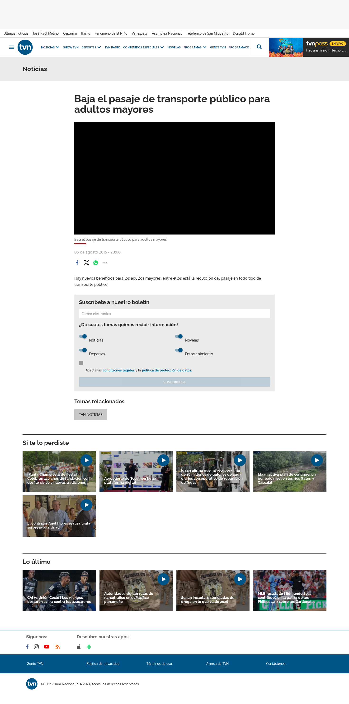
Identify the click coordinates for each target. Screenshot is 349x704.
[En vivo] (310, 42)
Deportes (88, 47)
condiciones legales (119, 370)
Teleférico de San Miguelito (207, 33)
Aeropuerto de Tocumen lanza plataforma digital (130, 481)
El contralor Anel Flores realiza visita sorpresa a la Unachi (58, 525)
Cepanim (70, 33)
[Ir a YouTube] (47, 647)
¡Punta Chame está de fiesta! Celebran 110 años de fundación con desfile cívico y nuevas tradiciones (58, 479)
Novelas (174, 47)
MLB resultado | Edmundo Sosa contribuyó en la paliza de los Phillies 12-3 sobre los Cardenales (286, 598)
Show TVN (71, 47)
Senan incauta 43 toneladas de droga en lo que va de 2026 (207, 600)
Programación (240, 47)
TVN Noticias (91, 414)
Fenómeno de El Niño (111, 33)
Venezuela (139, 33)
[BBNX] (32, 684)
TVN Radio (112, 47)
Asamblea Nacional (167, 33)
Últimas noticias (16, 33)
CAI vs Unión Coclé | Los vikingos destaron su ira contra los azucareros (59, 600)
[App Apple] (80, 647)
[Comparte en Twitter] (86, 263)
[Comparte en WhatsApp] (95, 263)
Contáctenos (275, 664)
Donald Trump (244, 33)
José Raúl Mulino (46, 33)
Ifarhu (85, 33)
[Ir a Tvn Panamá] (25, 47)
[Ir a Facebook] (28, 647)
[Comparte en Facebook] (77, 263)
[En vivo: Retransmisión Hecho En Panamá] (286, 47)
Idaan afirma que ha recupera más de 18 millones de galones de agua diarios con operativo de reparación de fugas (212, 477)
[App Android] (90, 647)
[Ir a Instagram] (37, 647)
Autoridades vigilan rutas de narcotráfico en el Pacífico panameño (128, 598)
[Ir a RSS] (58, 647)
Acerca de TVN (217, 664)
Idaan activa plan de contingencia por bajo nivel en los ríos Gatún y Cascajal (287, 479)
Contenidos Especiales (141, 47)
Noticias (48, 47)
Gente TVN (218, 47)
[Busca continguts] (259, 47)
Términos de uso (159, 664)
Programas (193, 47)
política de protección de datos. (167, 370)
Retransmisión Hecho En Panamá (326, 50)
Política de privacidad (103, 664)
